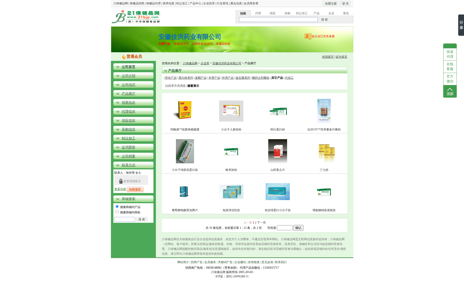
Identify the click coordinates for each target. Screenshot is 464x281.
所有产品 (171, 77)
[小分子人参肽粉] (231, 120)
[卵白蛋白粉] (278, 118)
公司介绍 (128, 76)
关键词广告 (225, 262)
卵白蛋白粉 (277, 129)
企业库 (205, 63)
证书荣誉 (128, 147)
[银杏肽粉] (231, 158)
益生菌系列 (243, 77)
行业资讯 (222, 3)
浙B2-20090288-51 (237, 276)
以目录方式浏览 (175, 85)
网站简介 (183, 262)
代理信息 (128, 111)
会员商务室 (251, 3)
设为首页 (341, 56)
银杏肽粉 (231, 170)
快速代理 (450, 54)
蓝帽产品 (201, 77)
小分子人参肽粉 (231, 129)
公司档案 (128, 156)
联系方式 (128, 165)
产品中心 (195, 3)
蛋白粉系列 (186, 77)
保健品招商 (137, 3)
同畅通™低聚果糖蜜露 (184, 129)
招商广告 (197, 262)
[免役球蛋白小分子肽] (278, 199)
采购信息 (128, 129)
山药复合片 (277, 170)
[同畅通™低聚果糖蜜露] (185, 122)
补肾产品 (214, 77)
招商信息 (128, 102)
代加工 (289, 77)
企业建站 (240, 262)
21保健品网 (120, 3)
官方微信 (450, 79)
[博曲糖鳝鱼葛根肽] (324, 199)
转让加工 (182, 3)
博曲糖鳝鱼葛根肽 (324, 210)
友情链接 (254, 262)
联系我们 (281, 262)
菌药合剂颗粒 (260, 77)
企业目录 (209, 3)
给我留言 (328, 56)
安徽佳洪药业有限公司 (226, 63)
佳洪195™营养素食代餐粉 (324, 129)
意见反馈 (267, 262)
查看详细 (120, 189)
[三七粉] (324, 162)
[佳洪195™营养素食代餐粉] (324, 122)
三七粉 (324, 170)
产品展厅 (128, 93)
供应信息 (128, 120)
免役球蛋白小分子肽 (278, 210)
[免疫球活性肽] (231, 198)
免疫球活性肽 (231, 210)
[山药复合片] (277, 162)
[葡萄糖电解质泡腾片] (185, 201)
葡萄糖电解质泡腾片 (185, 210)
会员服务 (210, 262)
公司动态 (128, 84)
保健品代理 (153, 3)
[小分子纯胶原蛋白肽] (185, 162)
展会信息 (236, 3)
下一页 (261, 222)
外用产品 (228, 77)
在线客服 (450, 66)
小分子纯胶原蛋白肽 (185, 170)
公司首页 (128, 67)
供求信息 (168, 3)
